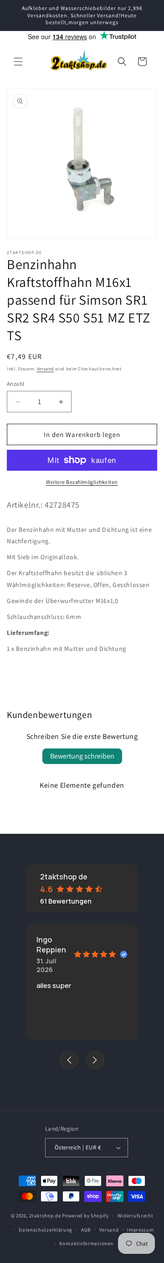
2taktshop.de (45, 1215)
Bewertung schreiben (82, 756)
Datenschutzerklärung (45, 1230)
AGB (86, 1230)
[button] (18, 62)
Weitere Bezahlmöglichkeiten (82, 481)
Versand (45, 369)
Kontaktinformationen (86, 1243)
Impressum (140, 1230)
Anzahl (15, 384)
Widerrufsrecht (136, 1215)
